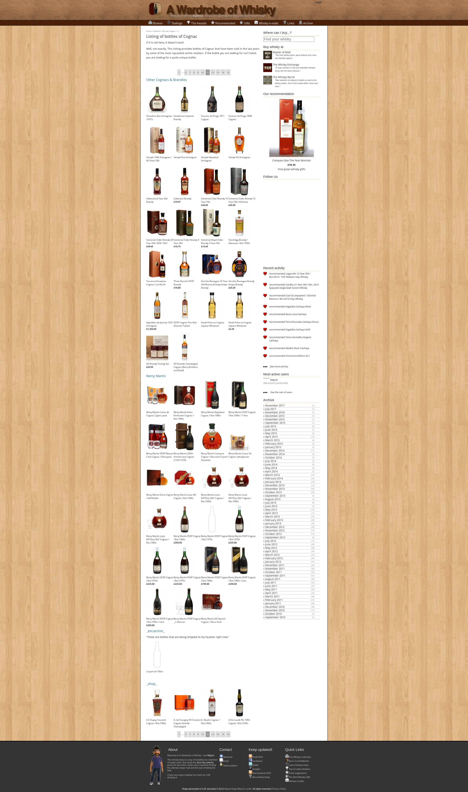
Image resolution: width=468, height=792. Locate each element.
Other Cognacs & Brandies (166, 79)
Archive (308, 23)
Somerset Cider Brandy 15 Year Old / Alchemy (242, 200)
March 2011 (272, 596)
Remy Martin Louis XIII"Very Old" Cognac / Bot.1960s (212, 498)
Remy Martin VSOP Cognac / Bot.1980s (214, 579)
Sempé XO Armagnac (239, 157)
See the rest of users (281, 392)
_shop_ (151, 683)
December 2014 (274, 450)
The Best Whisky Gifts (299, 777)
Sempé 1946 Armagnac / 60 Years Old (158, 159)
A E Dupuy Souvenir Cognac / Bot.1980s (156, 721)
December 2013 (274, 485)
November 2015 (275, 419)
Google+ (256, 769)
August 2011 (272, 579)
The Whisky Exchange (286, 64)
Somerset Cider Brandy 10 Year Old (214, 200)
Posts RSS (257, 757)
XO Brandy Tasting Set (157, 363)
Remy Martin (156, 376)
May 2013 (271, 509)
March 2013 (272, 516)
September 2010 (275, 617)
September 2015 (275, 423)
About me (228, 757)
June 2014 (271, 464)
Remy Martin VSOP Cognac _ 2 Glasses (187, 620)
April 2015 (271, 436)
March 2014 (272, 475)
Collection (157, 31)
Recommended (225, 23)
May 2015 (271, 433)
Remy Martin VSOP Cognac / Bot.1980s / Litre (242, 579)
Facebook (257, 761)
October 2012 (273, 534)
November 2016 (275, 412)
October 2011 (273, 572)
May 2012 (271, 548)
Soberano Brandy (182, 198)
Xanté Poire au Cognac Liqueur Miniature (212, 324)
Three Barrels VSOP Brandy (184, 283)
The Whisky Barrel (284, 77)
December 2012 (274, 527)
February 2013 (274, 520)
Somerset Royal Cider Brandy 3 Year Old (212, 241)
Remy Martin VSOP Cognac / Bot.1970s (214, 538)
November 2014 (275, 454)
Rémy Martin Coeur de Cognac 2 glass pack (157, 414)
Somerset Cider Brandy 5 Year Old (186, 241)
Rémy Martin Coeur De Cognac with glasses (240, 455)
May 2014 (271, 468)
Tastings (176, 23)
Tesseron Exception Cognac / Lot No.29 (156, 283)
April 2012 (271, 551)
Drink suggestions (298, 773)
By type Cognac (169, 31)
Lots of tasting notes (299, 765)
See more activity (278, 366)
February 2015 (274, 443)
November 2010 (275, 610)
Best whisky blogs (261, 777)
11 (178, 31)
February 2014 (274, 478)
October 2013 (273, 492)
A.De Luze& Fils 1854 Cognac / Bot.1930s (239, 721)
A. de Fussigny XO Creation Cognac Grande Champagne (187, 723)
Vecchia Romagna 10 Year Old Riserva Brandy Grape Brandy (214, 284)
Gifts (247, 23)
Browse (158, 23)
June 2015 (271, 429)
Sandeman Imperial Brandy (184, 117)
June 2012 (271, 544)
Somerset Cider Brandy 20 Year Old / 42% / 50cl (159, 241)
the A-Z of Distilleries (299, 761)
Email (226, 761)
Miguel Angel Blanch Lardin (238, 789)
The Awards (199, 23)
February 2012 (274, 558)
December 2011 (274, 565)
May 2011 (271, 589)
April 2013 (271, 513)
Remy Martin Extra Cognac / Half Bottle (159, 496)
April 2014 (271, 471)
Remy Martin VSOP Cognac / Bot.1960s (187, 538)
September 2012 (275, 537)
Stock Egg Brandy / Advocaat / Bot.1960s (239, 241)
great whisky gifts (294, 169)
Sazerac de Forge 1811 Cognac (212, 117)
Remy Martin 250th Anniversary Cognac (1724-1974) (184, 457)
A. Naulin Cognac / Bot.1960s (210, 721)
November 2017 (275, 405)
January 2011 (273, 603)
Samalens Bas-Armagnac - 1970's (159, 117)
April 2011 (271, 593)
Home (148, 31)
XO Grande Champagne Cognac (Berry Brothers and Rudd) (186, 367)
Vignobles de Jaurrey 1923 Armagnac (159, 324)
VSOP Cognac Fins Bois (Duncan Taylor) (185, 324)
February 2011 (274, 600)
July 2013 (270, 502)
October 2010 (273, 613)
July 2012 (270, 541)
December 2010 (274, 607)
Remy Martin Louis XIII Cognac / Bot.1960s (185, 496)
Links (290, 23)
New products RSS (261, 773)
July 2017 (270, 409)
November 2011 (275, 568)
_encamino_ (155, 631)
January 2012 (273, 561)
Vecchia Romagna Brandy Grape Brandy (241, 283)
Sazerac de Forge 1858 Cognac (240, 117)
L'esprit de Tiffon (154, 671)
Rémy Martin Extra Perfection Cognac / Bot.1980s (184, 415)
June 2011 (271, 586)
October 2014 (273, 457)
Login (318, 2)
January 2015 (273, 447)
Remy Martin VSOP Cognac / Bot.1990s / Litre (159, 620)
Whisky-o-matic (269, 23)
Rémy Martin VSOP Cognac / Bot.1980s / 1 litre (242, 414)
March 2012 (272, 554)
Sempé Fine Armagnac (185, 157)
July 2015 (270, 426)
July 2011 (270, 582)
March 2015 (272, 440)
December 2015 (274, 416)
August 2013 (272, 499)
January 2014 (273, 482)
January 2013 (273, 523)
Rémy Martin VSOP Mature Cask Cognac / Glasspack (159, 455)
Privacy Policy (279, 789)
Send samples (230, 765)
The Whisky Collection (300, 757)
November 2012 (275, 530)
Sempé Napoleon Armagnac (210, 159)
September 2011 (275, 575)
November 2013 (275, 488)
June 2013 (271, 506)
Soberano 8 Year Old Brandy (156, 200)
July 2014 (270, 461)
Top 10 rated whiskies (299, 769)
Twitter (255, 765)
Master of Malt (282, 52)
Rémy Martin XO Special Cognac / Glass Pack (213, 620)
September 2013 (275, 495)
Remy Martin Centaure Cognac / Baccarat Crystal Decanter (214, 457)
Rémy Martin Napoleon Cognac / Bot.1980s (212, 414)
